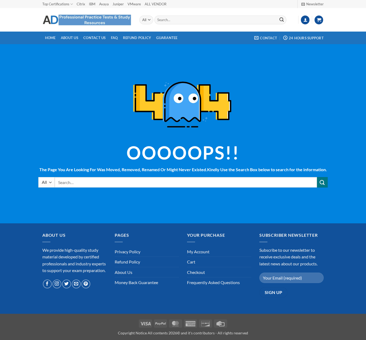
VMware (134, 4)
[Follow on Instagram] (57, 284)
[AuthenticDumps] (86, 19)
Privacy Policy (127, 251)
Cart (191, 261)
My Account (198, 251)
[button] (312, 4)
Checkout (196, 272)
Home (50, 38)
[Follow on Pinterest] (85, 284)
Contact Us (94, 38)
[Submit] (281, 20)
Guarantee (166, 38)
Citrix (81, 4)
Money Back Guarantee (136, 282)
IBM (92, 4)
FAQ (114, 38)
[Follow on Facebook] (47, 284)
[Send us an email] (76, 284)
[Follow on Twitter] (66, 284)
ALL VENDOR (155, 4)
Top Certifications (55, 4)
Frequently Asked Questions (213, 282)
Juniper (118, 4)
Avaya (104, 4)
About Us (69, 38)
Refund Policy (137, 38)
